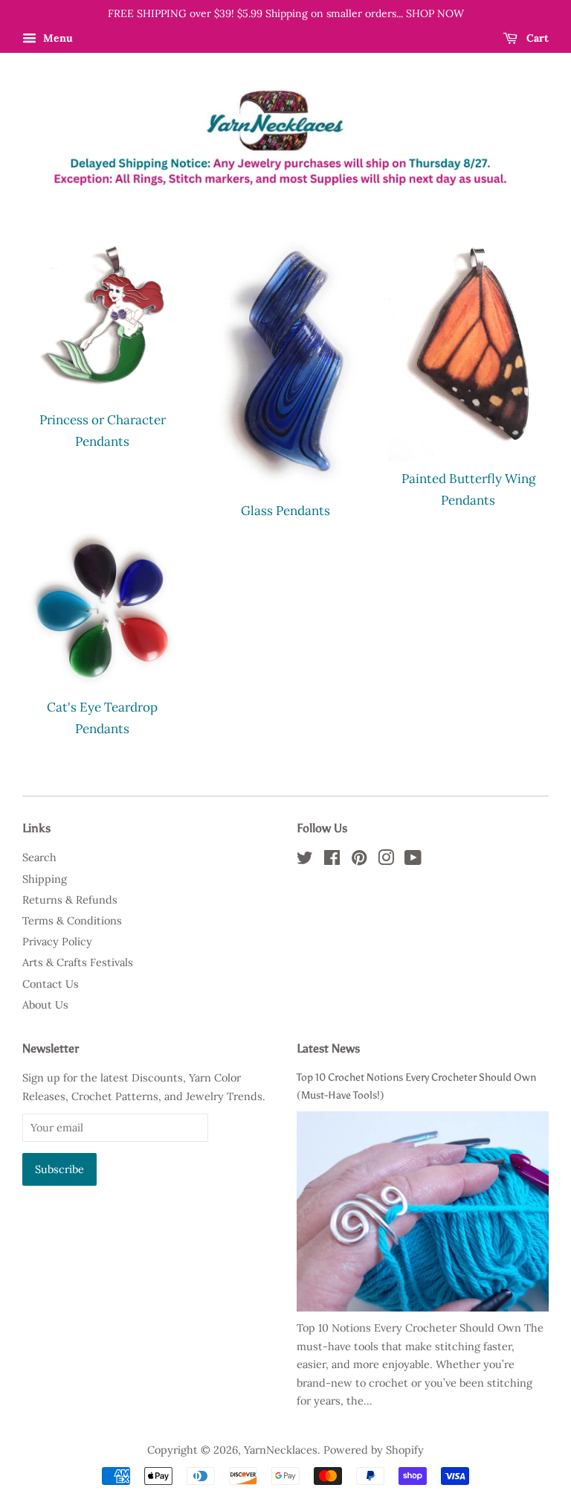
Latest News (328, 1048)
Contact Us (50, 984)
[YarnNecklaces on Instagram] (386, 860)
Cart (536, 38)
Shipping (44, 879)
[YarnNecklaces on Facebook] (332, 860)
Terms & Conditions (72, 920)
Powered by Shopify (373, 1450)
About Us (45, 1004)
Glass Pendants (285, 510)
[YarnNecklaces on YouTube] (413, 860)
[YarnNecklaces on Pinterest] (359, 860)
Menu (56, 38)
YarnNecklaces (280, 1450)
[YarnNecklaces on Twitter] (305, 860)
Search (39, 857)
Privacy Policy (57, 941)
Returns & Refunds (69, 899)
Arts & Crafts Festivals (77, 962)
